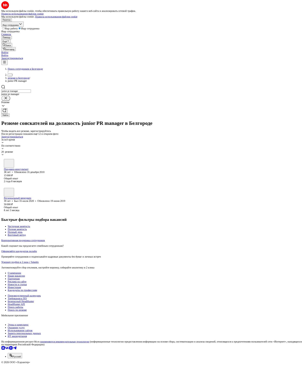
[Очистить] (5, 98)
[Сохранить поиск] (4, 111)
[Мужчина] (9, 192)
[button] (4, 52)
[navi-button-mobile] (4, 62)
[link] (6, 45)
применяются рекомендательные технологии (64, 341)
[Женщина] (9, 163)
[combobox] (16, 91)
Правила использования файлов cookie (56, 16)
